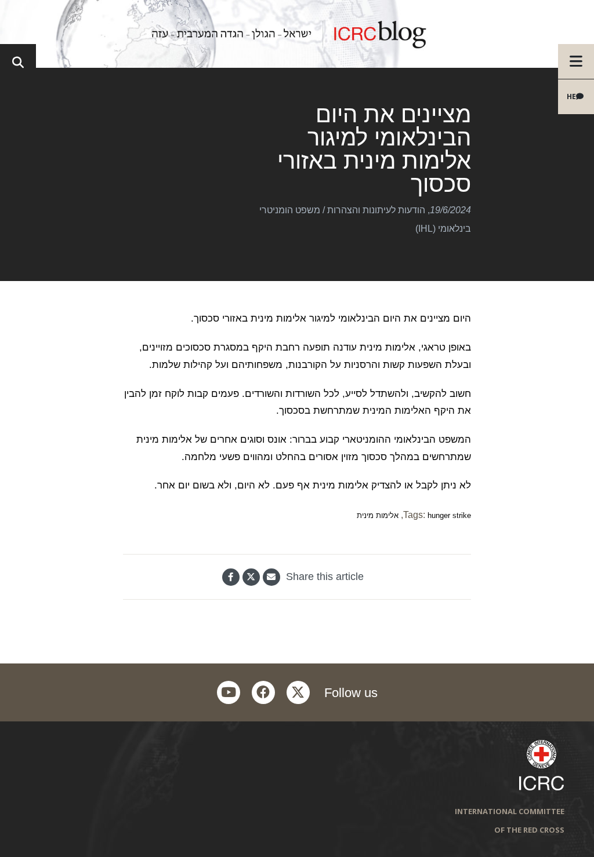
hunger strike (449, 515)
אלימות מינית (378, 515)
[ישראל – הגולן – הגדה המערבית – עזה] (297, 34)
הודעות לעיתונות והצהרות (376, 210)
